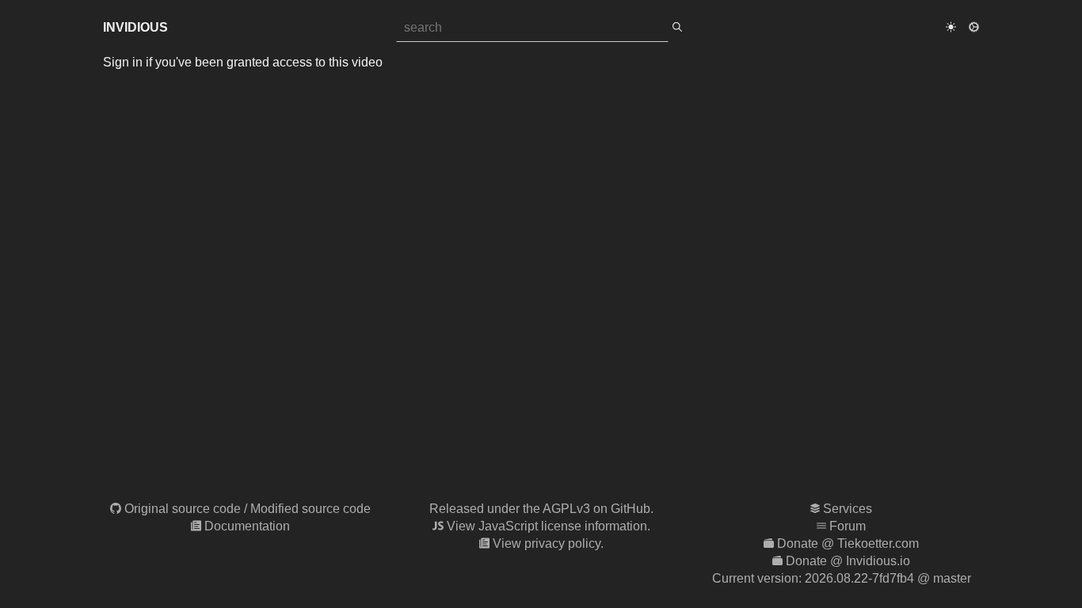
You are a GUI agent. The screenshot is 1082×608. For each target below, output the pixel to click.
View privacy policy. (548, 543)
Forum (847, 526)
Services (847, 508)
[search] (677, 28)
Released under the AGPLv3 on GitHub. (541, 508)
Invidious (135, 27)
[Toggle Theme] (951, 28)
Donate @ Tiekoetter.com (848, 543)
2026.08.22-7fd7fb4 (859, 578)
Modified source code (310, 508)
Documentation (247, 526)
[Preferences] (974, 28)
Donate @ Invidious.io (848, 561)
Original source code (182, 508)
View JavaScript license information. (548, 526)
